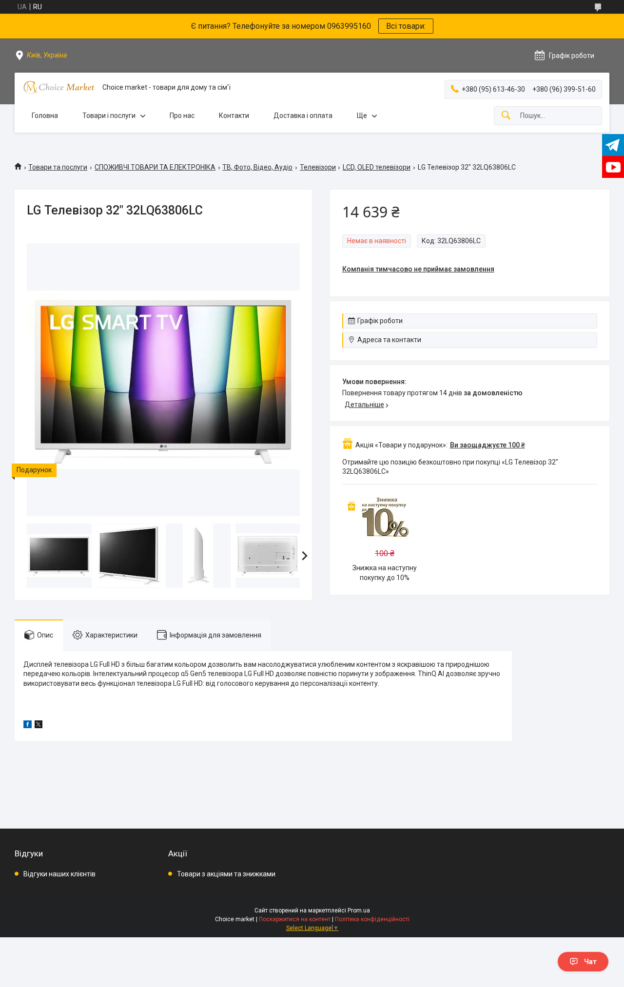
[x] (38, 726)
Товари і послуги (109, 115)
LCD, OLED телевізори (376, 167)
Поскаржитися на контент (295, 919)
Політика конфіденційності (372, 919)
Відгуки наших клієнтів (59, 874)
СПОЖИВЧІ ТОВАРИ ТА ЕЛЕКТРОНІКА (155, 167)
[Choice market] (58, 87)
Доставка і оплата (302, 115)
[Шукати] (506, 115)
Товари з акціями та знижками (226, 874)
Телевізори (318, 167)
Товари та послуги (57, 167)
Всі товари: (406, 26)
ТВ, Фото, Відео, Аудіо (257, 167)
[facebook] (27, 726)
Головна (45, 115)
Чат (590, 962)
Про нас (182, 115)
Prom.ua (359, 910)
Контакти (234, 115)
